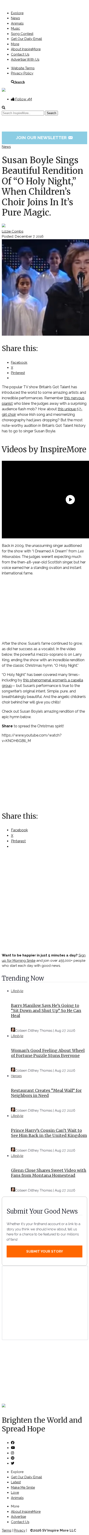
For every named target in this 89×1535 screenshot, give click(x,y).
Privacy (19, 1530)
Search (19, 82)
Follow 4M (23, 99)
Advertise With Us (25, 59)
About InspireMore (26, 49)
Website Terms (22, 68)
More (15, 44)
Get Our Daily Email (26, 39)
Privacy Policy (22, 73)
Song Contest (22, 34)
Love (15, 1492)
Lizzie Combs (12, 231)
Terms (6, 1530)
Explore (17, 13)
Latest (16, 1482)
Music (15, 28)
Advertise (18, 1517)
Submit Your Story (44, 1251)
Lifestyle (17, 991)
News (15, 18)
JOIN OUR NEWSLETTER (44, 137)
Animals (17, 23)
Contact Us (20, 54)
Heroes (16, 1076)
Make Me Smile (23, 1487)
